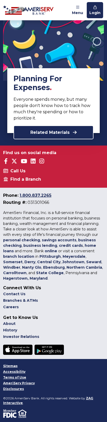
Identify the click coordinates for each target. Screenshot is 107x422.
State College (50, 272)
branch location (18, 256)
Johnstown (73, 262)
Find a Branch (25, 179)
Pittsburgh (50, 256)
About (9, 323)
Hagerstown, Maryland (25, 278)
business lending (40, 245)
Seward (93, 262)
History (10, 330)
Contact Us (14, 294)
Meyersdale (74, 256)
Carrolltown (14, 272)
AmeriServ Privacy (19, 383)
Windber (11, 267)
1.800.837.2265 (35, 195)
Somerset (13, 262)
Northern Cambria (84, 267)
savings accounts (59, 240)
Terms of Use (14, 377)
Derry (29, 262)
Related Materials (50, 132)
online (51, 251)
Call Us (17, 170)
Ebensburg (54, 267)
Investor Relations (21, 336)
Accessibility (14, 372)
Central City (49, 262)
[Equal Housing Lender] (22, 413)
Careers (11, 307)
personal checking (21, 240)
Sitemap (10, 366)
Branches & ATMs (20, 300)
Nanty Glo (31, 267)
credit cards (71, 245)
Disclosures (13, 389)
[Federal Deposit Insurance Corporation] (10, 413)
